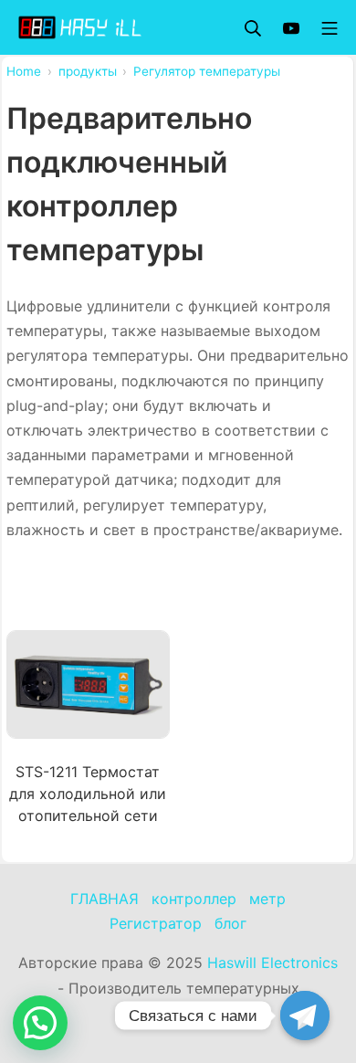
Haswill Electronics (272, 962)
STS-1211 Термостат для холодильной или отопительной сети (87, 794)
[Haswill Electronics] (82, 27)
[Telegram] (305, 1015)
